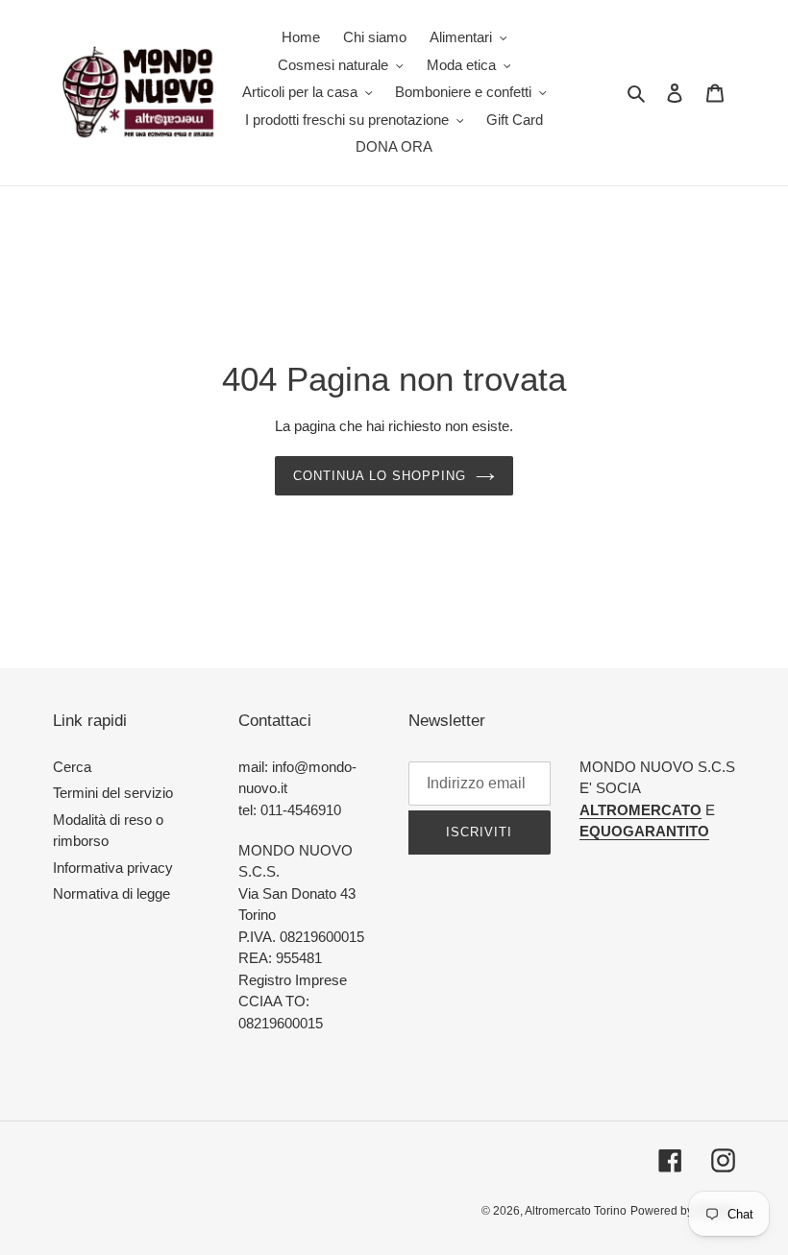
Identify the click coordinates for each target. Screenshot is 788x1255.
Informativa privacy (113, 867)
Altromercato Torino (576, 1211)
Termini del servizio (113, 792)
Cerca (72, 767)
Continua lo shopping (380, 476)
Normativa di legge (111, 893)
